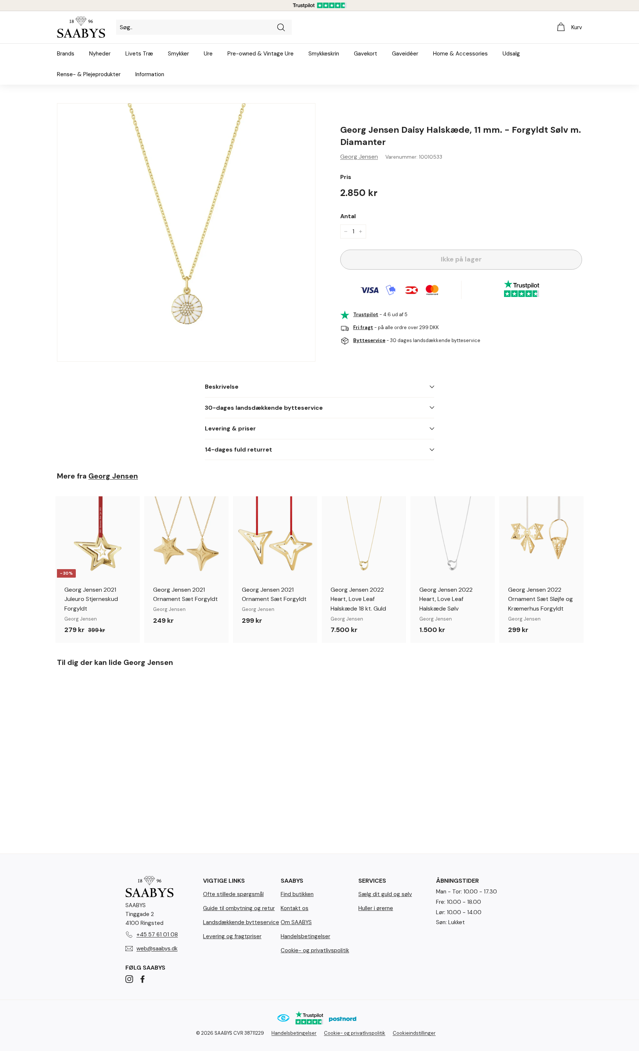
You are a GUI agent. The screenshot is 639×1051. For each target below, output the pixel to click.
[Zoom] (186, 232)
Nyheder (100, 53)
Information (149, 74)
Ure (208, 53)
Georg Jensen (359, 156)
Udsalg (511, 53)
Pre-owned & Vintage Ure (260, 53)
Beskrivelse (222, 387)
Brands (65, 53)
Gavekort (365, 53)
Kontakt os (294, 908)
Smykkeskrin (323, 53)
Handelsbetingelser (305, 936)
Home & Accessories (460, 53)
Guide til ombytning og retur (239, 908)
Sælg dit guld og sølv (385, 894)
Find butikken (297, 894)
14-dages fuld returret (238, 449)
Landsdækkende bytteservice (241, 922)
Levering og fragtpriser (232, 936)
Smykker (178, 53)
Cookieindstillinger (414, 1033)
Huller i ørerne (375, 908)
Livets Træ (139, 53)
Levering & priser (230, 428)
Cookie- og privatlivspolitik (315, 950)
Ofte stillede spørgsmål (233, 894)
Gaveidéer (405, 53)
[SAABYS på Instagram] (129, 978)
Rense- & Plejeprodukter (89, 74)
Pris (345, 177)
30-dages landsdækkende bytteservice (264, 408)
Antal (348, 216)
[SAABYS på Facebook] (142, 978)
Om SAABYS (296, 922)
